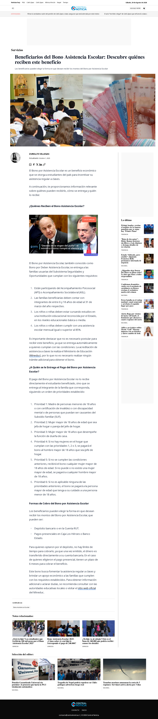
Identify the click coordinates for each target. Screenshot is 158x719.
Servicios (17, 49)
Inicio (84, 710)
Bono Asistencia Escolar (21, 607)
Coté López (30, 2)
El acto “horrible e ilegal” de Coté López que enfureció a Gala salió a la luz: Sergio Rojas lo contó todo (108, 14)
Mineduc (35, 355)
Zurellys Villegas (39, 153)
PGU (23, 2)
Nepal (59, 2)
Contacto (75, 710)
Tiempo (65, 2)
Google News (135, 8)
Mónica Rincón (50, 2)
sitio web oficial (87, 588)
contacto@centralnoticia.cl (69, 715)
